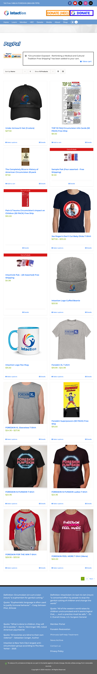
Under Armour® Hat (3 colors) (19, 128)
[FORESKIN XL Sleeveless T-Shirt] (25, 403)
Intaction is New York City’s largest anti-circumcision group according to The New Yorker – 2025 (24, 646)
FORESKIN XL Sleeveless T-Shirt (20, 427)
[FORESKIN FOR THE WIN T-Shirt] (25, 530)
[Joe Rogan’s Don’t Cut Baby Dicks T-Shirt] (71, 211)
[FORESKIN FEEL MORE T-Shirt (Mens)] (71, 531)
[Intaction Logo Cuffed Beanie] (71, 275)
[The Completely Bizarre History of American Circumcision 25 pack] (25, 157)
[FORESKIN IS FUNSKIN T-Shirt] (25, 466)
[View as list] (63, 71)
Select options (12, 142)
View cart (87, 61)
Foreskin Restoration (60, 629)
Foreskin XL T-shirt (61, 365)
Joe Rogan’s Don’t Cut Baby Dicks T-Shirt (71, 236)
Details (43, 142)
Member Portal (57, 624)
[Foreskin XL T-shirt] (71, 339)
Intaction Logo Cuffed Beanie (66, 300)
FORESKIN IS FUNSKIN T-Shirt (19, 492)
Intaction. (47, 669)
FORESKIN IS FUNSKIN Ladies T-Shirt (69, 492)
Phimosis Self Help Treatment (64, 635)
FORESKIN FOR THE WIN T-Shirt (20, 554)
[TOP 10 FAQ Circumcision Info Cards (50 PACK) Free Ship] (71, 102)
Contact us (55, 646)
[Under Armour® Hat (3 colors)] (25, 102)
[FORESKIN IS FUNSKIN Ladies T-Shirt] (71, 466)
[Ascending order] (30, 71)
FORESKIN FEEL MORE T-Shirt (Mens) (70, 556)
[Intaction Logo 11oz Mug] (25, 339)
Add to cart (57, 142)
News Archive (56, 640)
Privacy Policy (57, 651)
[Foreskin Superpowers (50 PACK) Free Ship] (71, 399)
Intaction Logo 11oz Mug (17, 365)
